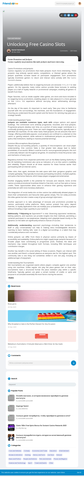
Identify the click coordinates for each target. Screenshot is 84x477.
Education (53, 451)
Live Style (51, 455)
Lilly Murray (22, 428)
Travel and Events (41, 463)
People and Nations (30, 459)
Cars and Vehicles (14, 38)
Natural (59, 455)
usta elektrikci (23, 409)
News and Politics (15, 459)
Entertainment (64, 451)
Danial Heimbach (18, 50)
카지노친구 (66, 85)
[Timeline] (61, 15)
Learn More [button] (61, 472)
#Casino (11, 278)
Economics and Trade (39, 451)
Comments (64, 51)
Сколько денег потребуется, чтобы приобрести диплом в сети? (43, 416)
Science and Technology (17, 463)
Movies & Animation (15, 455)
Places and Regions (60, 459)
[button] (65, 4)
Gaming (27, 455)
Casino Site (20, 101)
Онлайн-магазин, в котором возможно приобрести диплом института (42, 397)
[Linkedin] (72, 15)
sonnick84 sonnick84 (25, 401)
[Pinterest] (75, 15)
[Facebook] (65, 15)
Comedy (27, 451)
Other (51, 463)
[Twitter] (68, 15)
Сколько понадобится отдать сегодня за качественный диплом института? (43, 436)
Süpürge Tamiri (22, 406)
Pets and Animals (45, 459)
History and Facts (39, 455)
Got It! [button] (79, 472)
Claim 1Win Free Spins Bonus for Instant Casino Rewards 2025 (41, 425)
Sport (30, 463)
